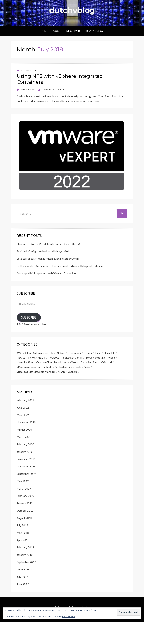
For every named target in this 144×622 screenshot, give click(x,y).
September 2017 (26, 562)
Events (88, 352)
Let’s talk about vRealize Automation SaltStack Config (48, 258)
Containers (74, 352)
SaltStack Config (73, 357)
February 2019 (25, 495)
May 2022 (23, 414)
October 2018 (25, 510)
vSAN (61, 371)
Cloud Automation (36, 352)
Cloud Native (28, 70)
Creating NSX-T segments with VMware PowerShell (47, 273)
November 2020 (26, 422)
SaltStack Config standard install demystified (43, 251)
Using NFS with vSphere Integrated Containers (60, 79)
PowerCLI (54, 357)
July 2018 (22, 525)
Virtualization (25, 362)
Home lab (109, 352)
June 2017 (23, 584)
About (57, 30)
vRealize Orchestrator (57, 367)
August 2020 (24, 429)
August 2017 (24, 569)
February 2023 (25, 400)
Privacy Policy (94, 30)
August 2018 (24, 518)
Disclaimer (73, 30)
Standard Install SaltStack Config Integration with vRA (48, 243)
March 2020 (24, 437)
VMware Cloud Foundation (51, 362)
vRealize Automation (29, 367)
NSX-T (41, 357)
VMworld (106, 362)
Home (44, 30)
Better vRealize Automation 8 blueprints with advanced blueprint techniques (61, 266)
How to (21, 357)
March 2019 (24, 488)
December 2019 (26, 459)
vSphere (72, 371)
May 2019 (23, 481)
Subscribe (28, 317)
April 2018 (23, 540)
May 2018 (23, 532)
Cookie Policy (68, 616)
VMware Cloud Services (84, 362)
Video (111, 357)
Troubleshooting (95, 357)
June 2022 (23, 407)
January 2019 (25, 503)
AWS (19, 352)
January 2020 (25, 451)
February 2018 (25, 547)
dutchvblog (72, 10)
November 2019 (26, 466)
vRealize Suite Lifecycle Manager (36, 371)
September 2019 (26, 473)
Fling (98, 352)
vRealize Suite (81, 367)
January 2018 (25, 554)
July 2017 (22, 576)
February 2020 (25, 444)
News (31, 357)
